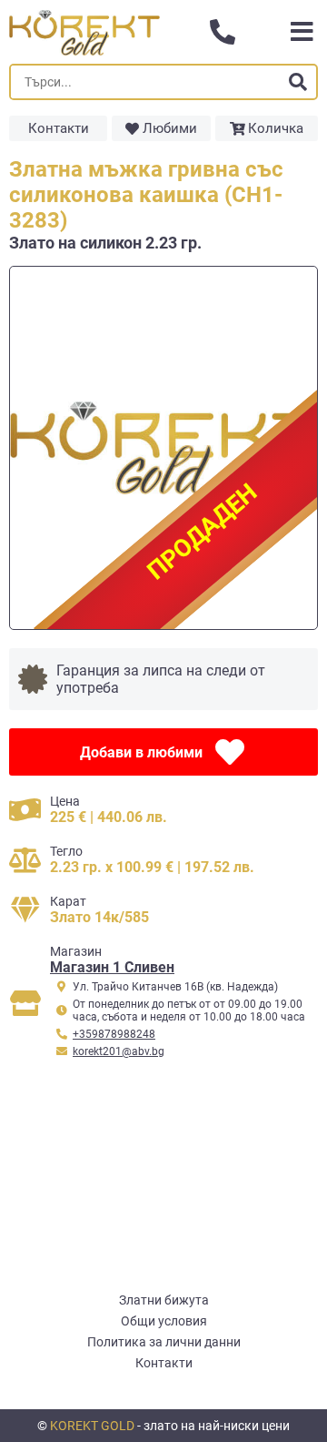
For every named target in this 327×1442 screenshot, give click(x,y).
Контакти (58, 128)
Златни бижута (164, 1300)
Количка (275, 128)
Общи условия (164, 1321)
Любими (170, 128)
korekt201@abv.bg (118, 1051)
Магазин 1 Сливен (112, 967)
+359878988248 (114, 1034)
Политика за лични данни (164, 1342)
